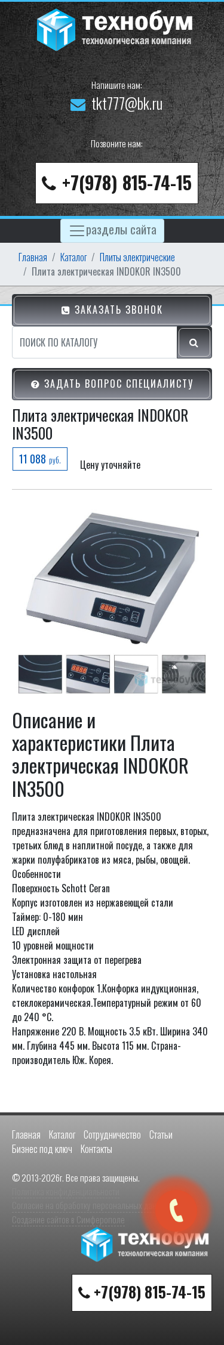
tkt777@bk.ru (126, 103)
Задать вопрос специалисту (117, 383)
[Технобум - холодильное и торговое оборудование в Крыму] (116, 28)
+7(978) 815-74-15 (127, 182)
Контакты (96, 1149)
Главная (33, 257)
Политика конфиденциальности (65, 1191)
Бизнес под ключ (42, 1149)
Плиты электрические (137, 257)
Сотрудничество (112, 1134)
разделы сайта (121, 228)
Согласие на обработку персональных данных (91, 1204)
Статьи (161, 1134)
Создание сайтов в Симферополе (68, 1219)
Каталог (73, 257)
